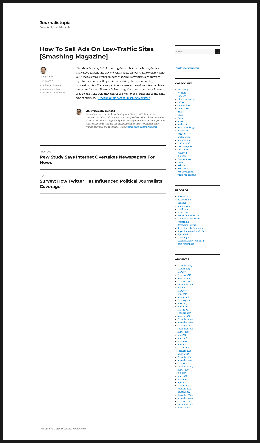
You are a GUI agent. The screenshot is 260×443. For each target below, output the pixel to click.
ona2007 (182, 134)
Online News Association (189, 218)
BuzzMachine (184, 199)
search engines (185, 146)
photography (184, 137)
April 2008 (182, 344)
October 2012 (184, 281)
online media (58, 92)
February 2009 (185, 313)
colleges (181, 102)
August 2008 (184, 332)
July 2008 (182, 335)
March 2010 (183, 297)
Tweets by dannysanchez (187, 68)
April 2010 (182, 294)
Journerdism (184, 206)
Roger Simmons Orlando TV (191, 231)
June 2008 (182, 338)
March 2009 (183, 310)
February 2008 (184, 351)
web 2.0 (181, 165)
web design (183, 168)
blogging (56, 85)
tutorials (182, 156)
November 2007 (185, 360)
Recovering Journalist (188, 225)
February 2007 (184, 389)
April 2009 (183, 306)
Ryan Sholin (183, 234)
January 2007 (184, 392)
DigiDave (182, 203)
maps (180, 121)
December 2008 (185, 319)
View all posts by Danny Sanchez (141, 127)
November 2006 (185, 398)
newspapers (183, 130)
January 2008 (184, 354)
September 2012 (185, 284)
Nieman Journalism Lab (189, 215)
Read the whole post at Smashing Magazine (124, 97)
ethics (180, 115)
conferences (183, 108)
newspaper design (186, 127)
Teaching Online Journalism (191, 241)
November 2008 (185, 322)
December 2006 (185, 395)
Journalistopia (55, 22)
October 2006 (184, 401)
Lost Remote (184, 209)
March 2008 (183, 347)
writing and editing (187, 175)
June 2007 (182, 376)
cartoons (182, 96)
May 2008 (182, 341)
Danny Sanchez (47, 76)
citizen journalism (186, 99)
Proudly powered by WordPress (71, 429)
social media (183, 149)
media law (182, 124)
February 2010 (184, 300)
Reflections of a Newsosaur (191, 228)
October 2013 (184, 269)
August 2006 (184, 407)
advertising (45, 85)
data (180, 112)
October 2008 (184, 325)
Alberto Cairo (184, 196)
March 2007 (183, 385)
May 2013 (182, 272)
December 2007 (185, 357)
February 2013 (184, 275)
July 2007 (182, 373)
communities (184, 105)
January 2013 (184, 278)
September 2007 (185, 366)
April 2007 (182, 382)
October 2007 (184, 363)
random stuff (184, 143)
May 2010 (182, 291)
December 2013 (185, 265)
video (180, 162)
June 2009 (182, 303)
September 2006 (185, 404)
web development (186, 172)
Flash (180, 118)
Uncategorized (185, 159)
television (182, 153)
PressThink (183, 222)
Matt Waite (183, 212)
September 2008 (185, 329)
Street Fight (183, 237)
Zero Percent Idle (186, 244)
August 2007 (184, 370)
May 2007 (182, 379)
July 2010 (182, 287)
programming (184, 140)
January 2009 (184, 316)
